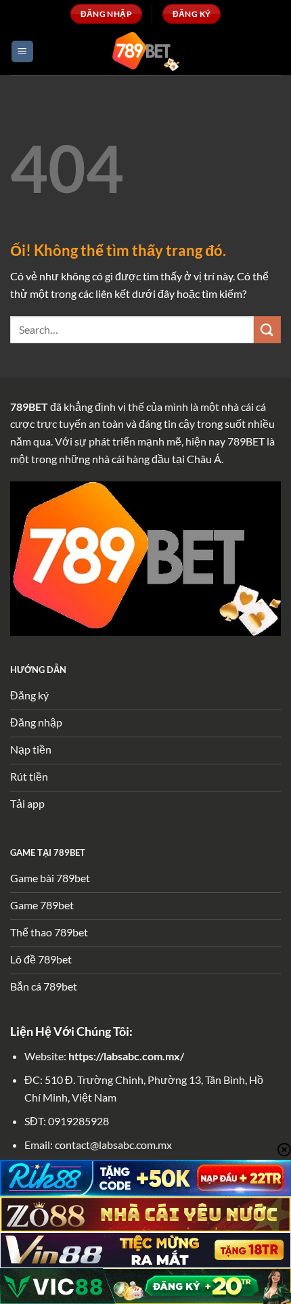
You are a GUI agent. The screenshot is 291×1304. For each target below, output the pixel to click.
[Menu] (22, 52)
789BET (29, 406)
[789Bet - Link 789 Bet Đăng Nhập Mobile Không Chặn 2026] (145, 51)
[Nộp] (267, 329)
